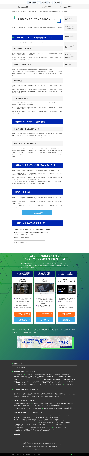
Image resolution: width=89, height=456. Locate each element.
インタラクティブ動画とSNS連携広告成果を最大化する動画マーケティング (29, 240)
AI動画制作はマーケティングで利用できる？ (22, 430)
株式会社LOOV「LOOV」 (18, 379)
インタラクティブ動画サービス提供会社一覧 (23, 6)
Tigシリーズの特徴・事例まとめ (23, 319)
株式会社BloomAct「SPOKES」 (69, 379)
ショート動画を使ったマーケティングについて (51, 419)
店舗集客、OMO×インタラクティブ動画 (55, 393)
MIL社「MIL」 (57, 381)
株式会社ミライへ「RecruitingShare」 (62, 374)
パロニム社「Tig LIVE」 (18, 374)
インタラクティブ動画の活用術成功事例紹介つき (44, 6)
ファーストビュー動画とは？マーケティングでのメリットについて (53, 429)
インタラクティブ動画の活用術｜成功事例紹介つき (69, 36)
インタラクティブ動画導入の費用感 (50, 408)
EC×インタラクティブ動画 (39, 393)
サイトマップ (74, 454)
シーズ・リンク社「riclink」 (68, 381)
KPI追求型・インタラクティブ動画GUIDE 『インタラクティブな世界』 (46, 2)
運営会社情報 (68, 64)
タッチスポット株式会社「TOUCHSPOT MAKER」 (51, 379)
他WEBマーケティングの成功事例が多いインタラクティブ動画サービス (31, 232)
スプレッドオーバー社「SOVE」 (36, 384)
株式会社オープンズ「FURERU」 (65, 376)
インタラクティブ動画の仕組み (37, 405)
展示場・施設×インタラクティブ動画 (52, 396)
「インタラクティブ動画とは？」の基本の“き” (66, 6)
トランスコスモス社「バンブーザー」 (21, 382)
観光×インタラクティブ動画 (19, 394)
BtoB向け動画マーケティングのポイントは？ (64, 415)
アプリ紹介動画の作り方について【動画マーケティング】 (40, 427)
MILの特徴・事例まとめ (44, 319)
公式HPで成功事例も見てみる (23, 314)
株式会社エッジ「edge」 (52, 376)
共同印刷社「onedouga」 (61, 382)
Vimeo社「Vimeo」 (34, 382)
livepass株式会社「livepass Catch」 (21, 376)
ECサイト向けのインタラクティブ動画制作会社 (23, 393)
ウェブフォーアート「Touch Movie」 (37, 376)
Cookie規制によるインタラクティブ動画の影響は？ (42, 403)
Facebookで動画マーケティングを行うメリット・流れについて (26, 429)
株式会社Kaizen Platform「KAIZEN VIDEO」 (43, 374)
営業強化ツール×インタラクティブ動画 (21, 396)
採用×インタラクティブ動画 (69, 394)
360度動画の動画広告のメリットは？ (60, 427)
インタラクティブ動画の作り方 (35, 408)
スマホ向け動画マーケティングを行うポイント (61, 420)
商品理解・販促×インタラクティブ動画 (35, 394)
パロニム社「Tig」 (29, 374)
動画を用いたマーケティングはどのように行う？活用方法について (48, 417)
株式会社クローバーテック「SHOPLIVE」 (66, 386)
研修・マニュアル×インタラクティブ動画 (53, 394)
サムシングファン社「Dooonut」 (47, 382)
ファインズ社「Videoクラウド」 (20, 386)
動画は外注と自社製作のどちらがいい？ (41, 420)
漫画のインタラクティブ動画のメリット (21, 405)
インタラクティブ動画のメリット (21, 242)
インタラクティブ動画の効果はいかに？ (22, 237)
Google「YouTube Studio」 (47, 381)
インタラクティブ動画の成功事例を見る (37, 212)
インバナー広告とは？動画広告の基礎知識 (41, 430)
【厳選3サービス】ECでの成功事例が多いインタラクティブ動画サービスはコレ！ (33, 229)
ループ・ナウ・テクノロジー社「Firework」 (53, 384)
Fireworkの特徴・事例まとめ (66, 319)
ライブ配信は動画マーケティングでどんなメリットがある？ (25, 424)
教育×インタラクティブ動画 (37, 396)
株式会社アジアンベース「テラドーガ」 (21, 381)
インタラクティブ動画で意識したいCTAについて (64, 403)
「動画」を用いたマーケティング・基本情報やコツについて (69, 56)
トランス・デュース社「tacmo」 (49, 386)
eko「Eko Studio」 (35, 381)
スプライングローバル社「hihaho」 (21, 384)
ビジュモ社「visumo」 (69, 384)
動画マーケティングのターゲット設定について (23, 420)
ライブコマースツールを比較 (19, 367)
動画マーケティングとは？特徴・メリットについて (23, 417)
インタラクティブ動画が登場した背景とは (22, 403)
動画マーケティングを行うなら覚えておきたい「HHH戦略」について (27, 419)
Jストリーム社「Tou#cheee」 (34, 386)
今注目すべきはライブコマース (69, 19)
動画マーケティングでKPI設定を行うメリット (22, 415)
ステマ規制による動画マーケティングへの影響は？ (43, 415)
